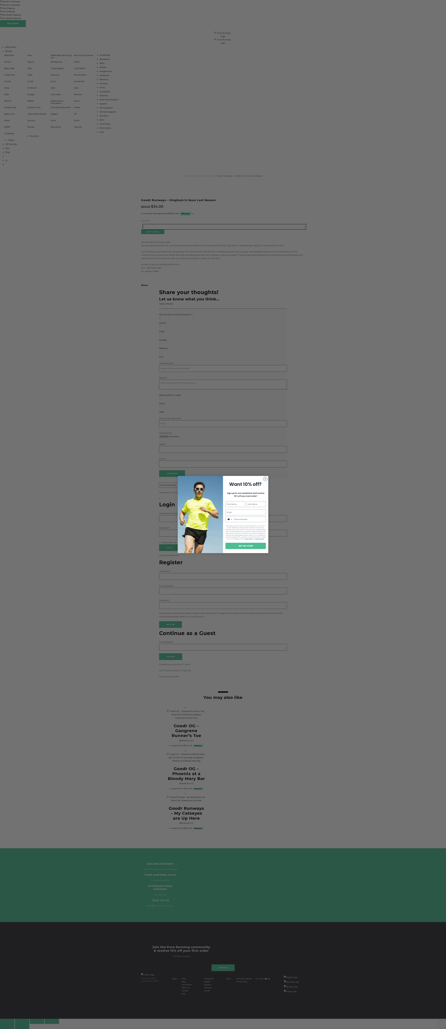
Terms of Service (259, 538)
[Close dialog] (265, 479)
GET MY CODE (245, 545)
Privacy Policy (249, 538)
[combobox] (229, 519)
